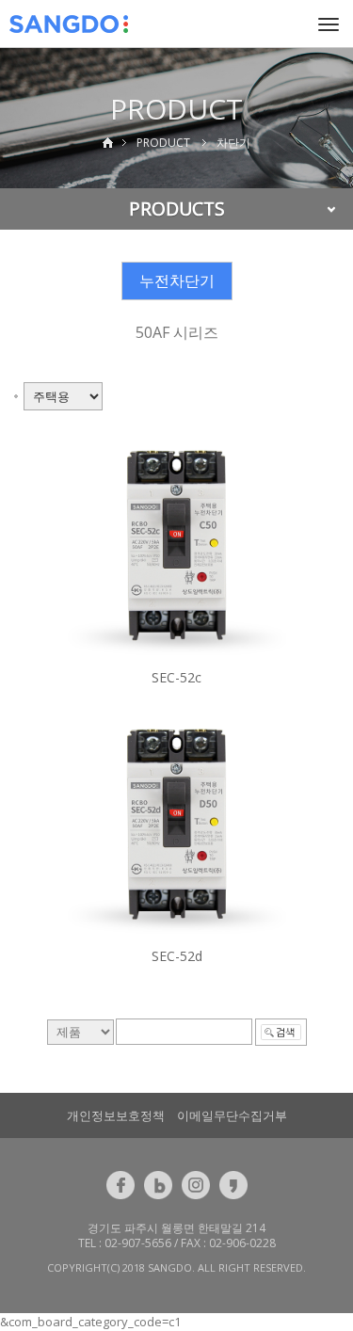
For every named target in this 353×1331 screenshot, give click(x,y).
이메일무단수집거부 (232, 1115)
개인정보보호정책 (116, 1115)
